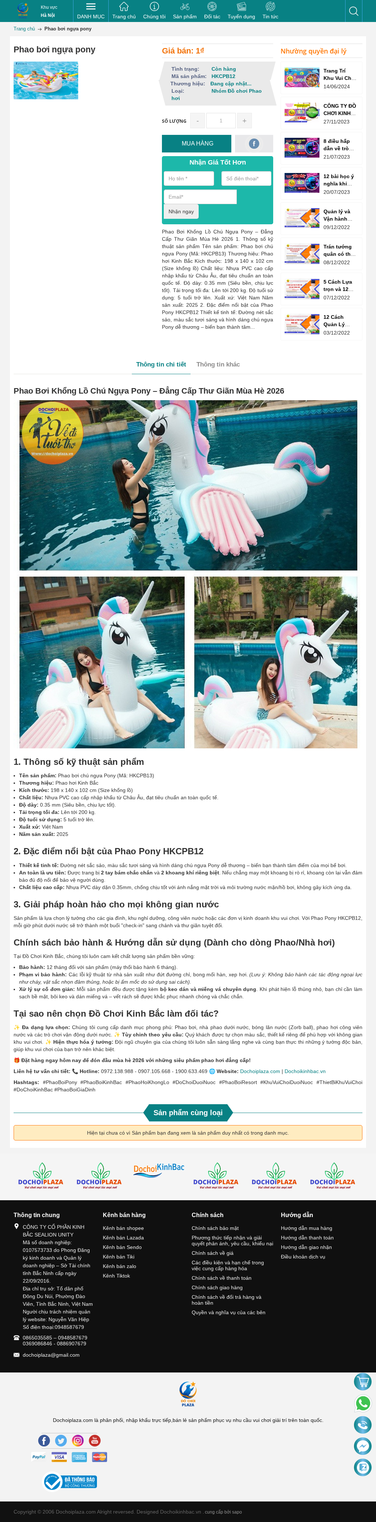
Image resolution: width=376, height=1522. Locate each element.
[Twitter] (61, 1440)
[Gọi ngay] (363, 1425)
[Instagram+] (78, 1440)
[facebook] (254, 143)
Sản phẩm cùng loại (188, 1113)
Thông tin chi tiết (161, 364)
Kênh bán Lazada (123, 1238)
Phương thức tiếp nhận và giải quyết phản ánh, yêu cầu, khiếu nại (232, 1240)
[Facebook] (44, 1440)
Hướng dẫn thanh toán (307, 1238)
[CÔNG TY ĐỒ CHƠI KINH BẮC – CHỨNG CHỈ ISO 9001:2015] (302, 112)
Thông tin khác (218, 364)
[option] (43, 1177)
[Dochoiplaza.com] (23, 11)
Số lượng (174, 121)
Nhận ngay (181, 211)
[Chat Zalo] (363, 1467)
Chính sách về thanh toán (222, 1278)
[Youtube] (95, 1440)
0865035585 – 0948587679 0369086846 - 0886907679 (55, 1340)
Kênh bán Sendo (122, 1247)
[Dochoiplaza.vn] (43, 1177)
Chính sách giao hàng (217, 1287)
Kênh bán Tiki (118, 1257)
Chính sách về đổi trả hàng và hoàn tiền (226, 1300)
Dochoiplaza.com (260, 1071)
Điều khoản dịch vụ (303, 1257)
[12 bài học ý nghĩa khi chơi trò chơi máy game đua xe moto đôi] (302, 182)
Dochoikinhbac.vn (305, 1071)
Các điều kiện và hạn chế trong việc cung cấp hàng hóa (228, 1265)
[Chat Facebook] (363, 1446)
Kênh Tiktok (116, 1276)
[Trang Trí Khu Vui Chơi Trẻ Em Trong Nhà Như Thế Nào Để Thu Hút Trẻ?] (302, 77)
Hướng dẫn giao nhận (306, 1247)
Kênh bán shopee (123, 1228)
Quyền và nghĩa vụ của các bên (228, 1312)
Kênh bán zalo (119, 1266)
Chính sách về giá (213, 1253)
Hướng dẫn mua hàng (306, 1228)
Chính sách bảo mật (215, 1228)
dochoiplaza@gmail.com (51, 1355)
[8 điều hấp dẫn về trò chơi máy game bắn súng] (302, 147)
